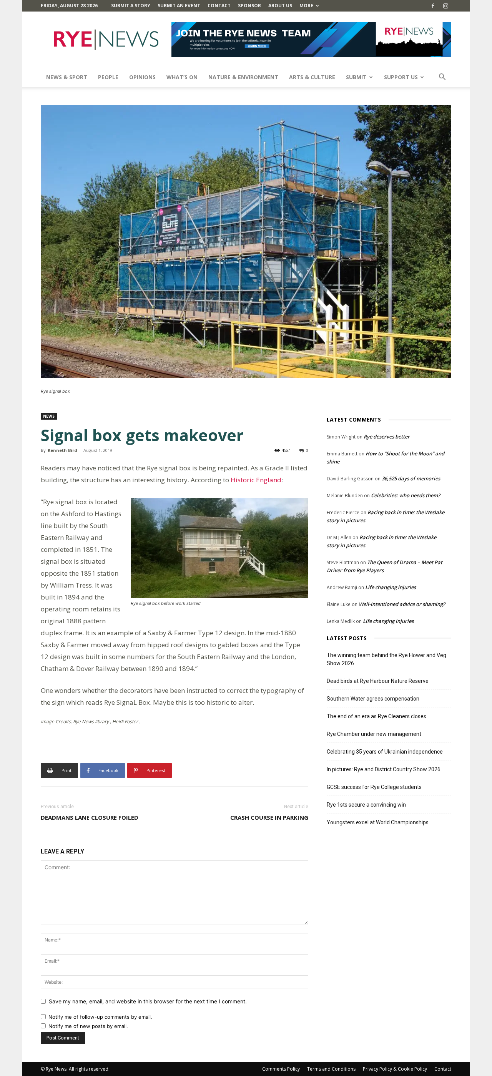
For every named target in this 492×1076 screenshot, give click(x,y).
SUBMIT (356, 77)
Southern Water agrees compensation (373, 699)
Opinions (142, 77)
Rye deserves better (387, 436)
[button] (442, 77)
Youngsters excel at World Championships (378, 822)
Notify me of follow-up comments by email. (100, 1017)
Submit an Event (179, 5)
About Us (280, 5)
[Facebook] (433, 6)
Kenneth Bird (62, 450)
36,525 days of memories (411, 478)
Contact (219, 5)
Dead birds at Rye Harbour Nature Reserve (378, 681)
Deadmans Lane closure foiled (89, 817)
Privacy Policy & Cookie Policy (395, 1069)
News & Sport (66, 77)
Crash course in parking (269, 817)
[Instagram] (445, 6)
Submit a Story (130, 5)
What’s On (182, 77)
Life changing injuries (390, 587)
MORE (306, 5)
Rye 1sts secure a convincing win (366, 805)
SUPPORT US (401, 77)
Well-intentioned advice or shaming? (402, 604)
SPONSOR (249, 5)
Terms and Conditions (331, 1069)
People (108, 77)
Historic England (256, 479)
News (49, 416)
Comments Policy (281, 1069)
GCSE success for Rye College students (374, 787)
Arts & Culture (312, 77)
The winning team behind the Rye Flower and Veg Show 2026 (386, 659)
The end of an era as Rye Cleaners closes (376, 716)
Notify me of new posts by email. (88, 1026)
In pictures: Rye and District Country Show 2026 (383, 769)
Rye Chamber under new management (374, 734)
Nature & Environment (243, 77)
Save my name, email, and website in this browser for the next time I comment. (148, 1001)
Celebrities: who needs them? (405, 495)
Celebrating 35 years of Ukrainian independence (385, 752)
